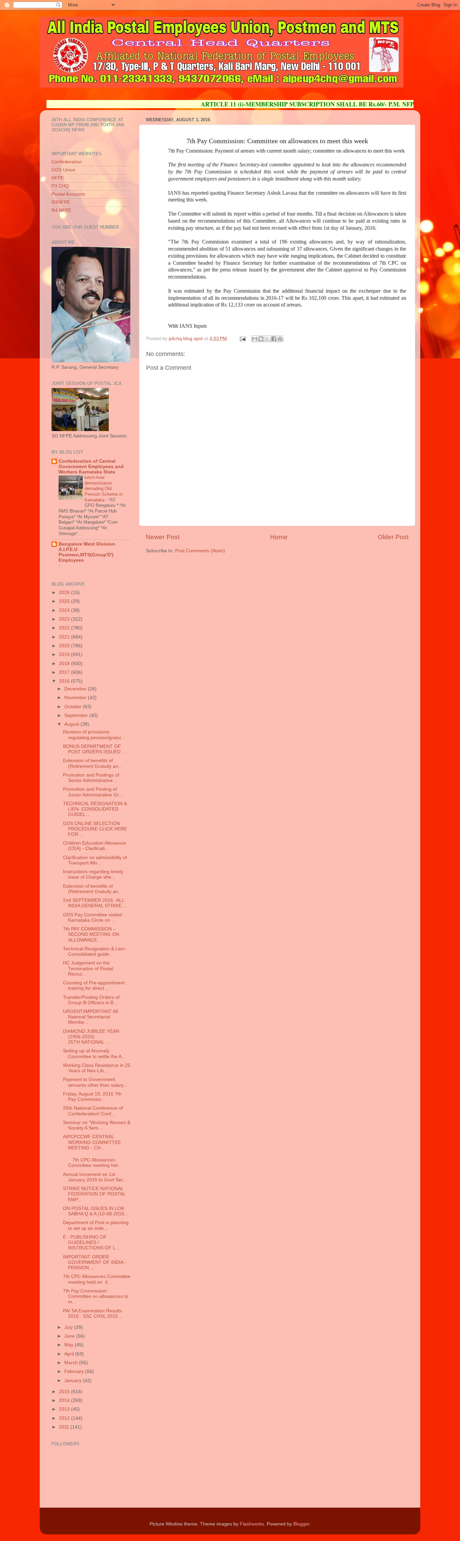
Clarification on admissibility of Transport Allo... (95, 860)
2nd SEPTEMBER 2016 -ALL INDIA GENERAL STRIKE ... (95, 903)
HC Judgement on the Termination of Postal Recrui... (88, 968)
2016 (65, 681)
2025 (65, 601)
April (69, 1353)
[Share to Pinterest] (280, 338)
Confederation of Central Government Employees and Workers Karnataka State (91, 466)
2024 (65, 610)
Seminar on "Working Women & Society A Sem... (96, 1125)
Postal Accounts (68, 194)
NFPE (58, 178)
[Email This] (254, 338)
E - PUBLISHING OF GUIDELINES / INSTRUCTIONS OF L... (91, 1242)
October (73, 706)
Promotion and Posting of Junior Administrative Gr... (93, 792)
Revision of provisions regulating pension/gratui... (94, 734)
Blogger (301, 1524)
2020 (65, 645)
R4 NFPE (61, 210)
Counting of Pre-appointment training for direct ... (94, 985)
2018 (65, 663)
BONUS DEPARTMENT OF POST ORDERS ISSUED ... (94, 749)
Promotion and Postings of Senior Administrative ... (91, 778)
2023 (65, 619)
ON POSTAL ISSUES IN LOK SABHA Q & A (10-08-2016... (95, 1211)
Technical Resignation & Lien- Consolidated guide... (94, 951)
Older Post (393, 536)
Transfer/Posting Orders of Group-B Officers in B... (91, 1000)
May (69, 1344)
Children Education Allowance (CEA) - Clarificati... (94, 846)
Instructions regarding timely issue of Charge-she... (93, 874)
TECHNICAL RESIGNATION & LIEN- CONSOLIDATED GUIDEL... (95, 809)
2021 (65, 637)
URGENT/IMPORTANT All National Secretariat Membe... (90, 1017)
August (72, 724)
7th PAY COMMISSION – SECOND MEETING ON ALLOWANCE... (91, 934)
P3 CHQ (60, 186)
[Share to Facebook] (273, 338)
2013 (65, 1409)
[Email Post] (242, 338)
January (73, 1380)
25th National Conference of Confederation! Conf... (93, 1111)
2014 (65, 1400)
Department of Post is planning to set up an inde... (96, 1225)
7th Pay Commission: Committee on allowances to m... (95, 1296)
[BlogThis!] (261, 338)
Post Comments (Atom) (200, 550)
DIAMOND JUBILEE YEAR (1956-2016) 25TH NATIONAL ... (91, 1037)
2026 (65, 592)
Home (279, 536)
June (70, 1336)
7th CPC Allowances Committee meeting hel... (92, 1162)
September (76, 715)
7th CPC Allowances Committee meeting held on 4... (96, 1279)
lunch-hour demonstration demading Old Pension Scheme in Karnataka (104, 488)
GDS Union (63, 169)
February (74, 1371)
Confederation (67, 161)
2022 (65, 627)
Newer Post (162, 536)
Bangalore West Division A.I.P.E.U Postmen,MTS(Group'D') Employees (87, 552)
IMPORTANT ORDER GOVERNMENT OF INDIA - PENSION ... (94, 1262)
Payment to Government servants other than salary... (95, 1082)
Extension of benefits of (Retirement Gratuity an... (92, 763)
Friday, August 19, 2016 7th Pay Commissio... (92, 1096)
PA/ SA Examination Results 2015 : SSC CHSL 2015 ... (93, 1313)
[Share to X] (267, 338)
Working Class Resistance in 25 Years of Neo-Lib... (96, 1068)
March (71, 1362)
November (76, 697)
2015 (65, 1391)
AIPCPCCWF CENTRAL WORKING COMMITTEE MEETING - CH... (92, 1142)
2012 (65, 1418)
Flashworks (252, 1524)
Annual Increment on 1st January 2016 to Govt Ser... (95, 1177)
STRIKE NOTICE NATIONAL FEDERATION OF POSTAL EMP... (94, 1194)
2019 (65, 654)
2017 (65, 672)
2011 (64, 1427)
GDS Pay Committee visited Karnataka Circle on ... (92, 917)
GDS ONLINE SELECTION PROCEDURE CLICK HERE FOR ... (95, 829)
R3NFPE (61, 202)
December (76, 688)
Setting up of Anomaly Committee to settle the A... (94, 1053)
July (69, 1327)
